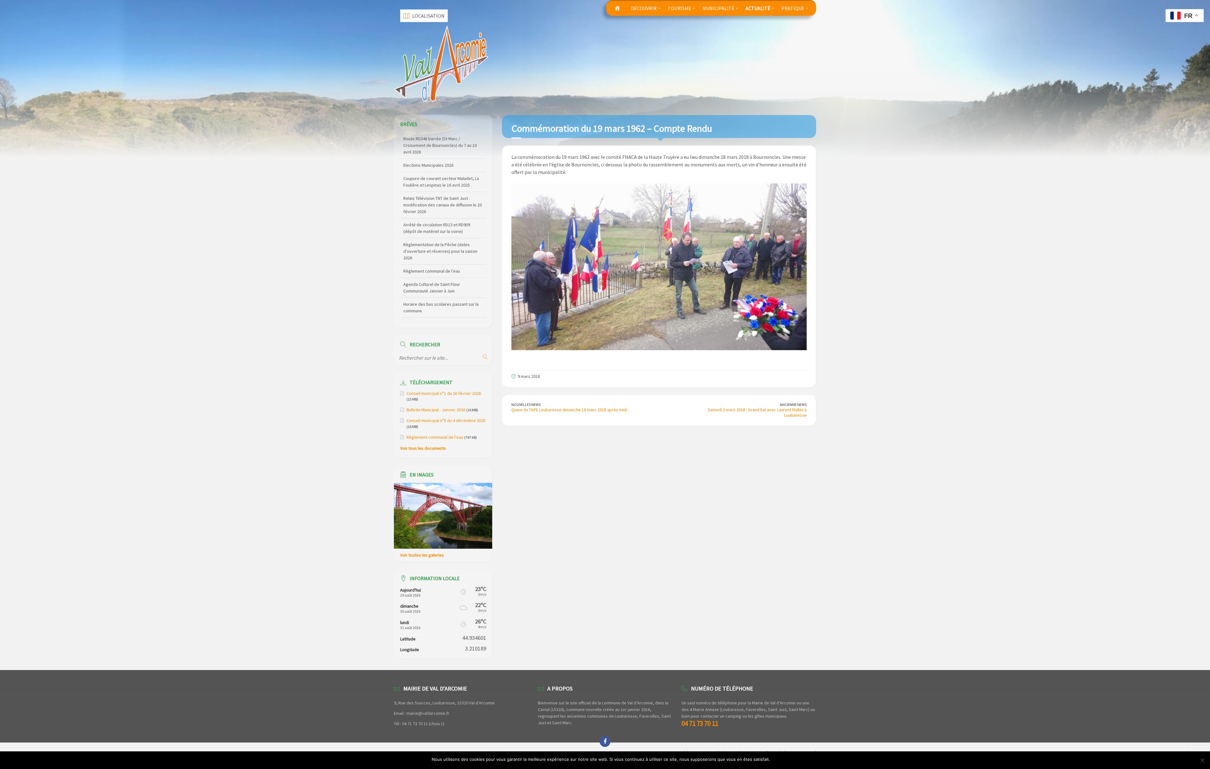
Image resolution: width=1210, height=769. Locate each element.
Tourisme (679, 8)
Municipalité (718, 8)
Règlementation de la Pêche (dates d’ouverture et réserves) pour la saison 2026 (440, 211)
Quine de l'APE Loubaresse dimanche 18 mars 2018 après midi (569, 410)
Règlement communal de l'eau (434, 437)
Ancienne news (793, 404)
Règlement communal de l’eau (431, 231)
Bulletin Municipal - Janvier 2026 (435, 410)
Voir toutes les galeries (422, 555)
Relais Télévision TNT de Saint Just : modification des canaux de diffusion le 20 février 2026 (442, 165)
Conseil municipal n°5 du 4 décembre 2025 (446, 420)
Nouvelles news (526, 404)
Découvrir (644, 8)
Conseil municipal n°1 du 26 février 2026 (443, 393)
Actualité (758, 8)
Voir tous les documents (423, 448)
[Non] (1202, 760)
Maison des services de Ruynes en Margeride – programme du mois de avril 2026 (441, 310)
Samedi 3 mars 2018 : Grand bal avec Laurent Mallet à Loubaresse (757, 412)
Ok (776, 759)
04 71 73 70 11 (700, 723)
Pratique (792, 8)
